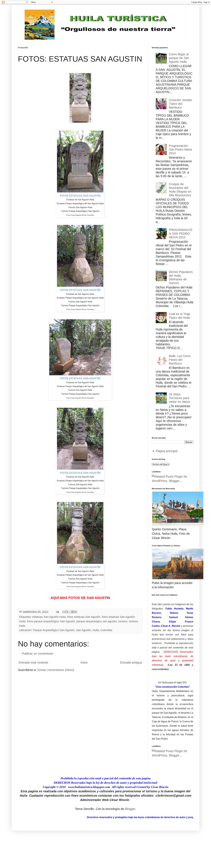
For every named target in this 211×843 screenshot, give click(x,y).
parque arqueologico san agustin (96, 621)
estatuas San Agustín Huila (49, 616)
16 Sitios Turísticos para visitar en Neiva (179, 398)
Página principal (166, 451)
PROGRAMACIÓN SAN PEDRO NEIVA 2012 (180, 233)
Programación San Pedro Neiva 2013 (180, 149)
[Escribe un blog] (66, 611)
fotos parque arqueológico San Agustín (51, 621)
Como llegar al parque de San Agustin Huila (179, 58)
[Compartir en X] (69, 611)
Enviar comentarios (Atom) (56, 670)
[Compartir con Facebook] (72, 611)
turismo (122, 621)
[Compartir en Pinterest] (75, 611)
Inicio (84, 662)
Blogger (130, 809)
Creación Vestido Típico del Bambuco (180, 103)
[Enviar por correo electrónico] (63, 611)
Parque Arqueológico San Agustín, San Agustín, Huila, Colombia (72, 630)
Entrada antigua (131, 662)
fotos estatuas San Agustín (83, 616)
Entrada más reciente (33, 662)
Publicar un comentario (37, 653)
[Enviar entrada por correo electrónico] (57, 611)
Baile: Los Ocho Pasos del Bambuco (180, 359)
